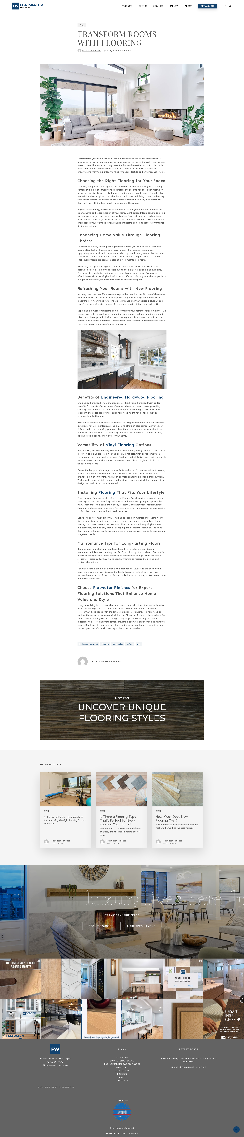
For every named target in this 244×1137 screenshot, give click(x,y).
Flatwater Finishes (91, 50)
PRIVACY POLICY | (114, 1133)
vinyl (139, 644)
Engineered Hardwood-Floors (122, 1064)
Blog (81, 25)
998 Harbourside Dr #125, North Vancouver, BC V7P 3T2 (55, 1087)
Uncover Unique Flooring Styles (122, 710)
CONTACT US (122, 1080)
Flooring (106, 492)
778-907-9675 (56, 1062)
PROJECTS (122, 1074)
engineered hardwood (88, 644)
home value (117, 644)
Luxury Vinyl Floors (122, 1061)
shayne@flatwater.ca (57, 1065)
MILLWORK (122, 1067)
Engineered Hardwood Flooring (132, 397)
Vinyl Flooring (120, 445)
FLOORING (122, 1057)
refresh (130, 644)
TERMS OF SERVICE (130, 1133)
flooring (105, 644)
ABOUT (122, 1077)
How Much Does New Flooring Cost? (188, 1067)
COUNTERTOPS (122, 1070)
